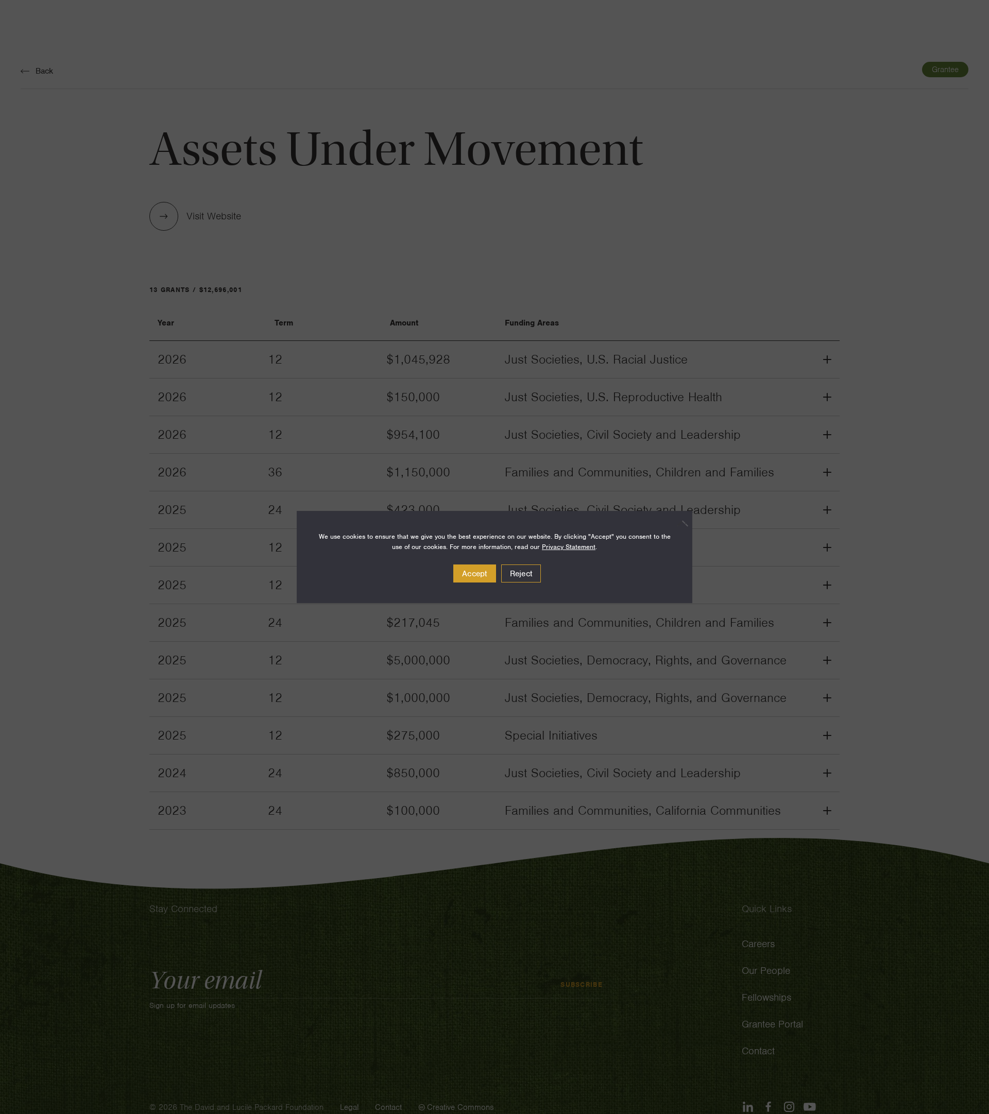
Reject (521, 574)
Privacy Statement (568, 546)
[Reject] (679, 523)
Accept (474, 574)
